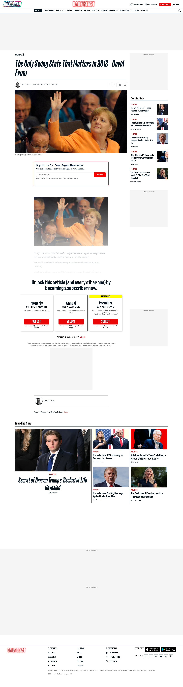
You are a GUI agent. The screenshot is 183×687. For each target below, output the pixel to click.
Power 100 (113, 11)
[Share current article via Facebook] (109, 85)
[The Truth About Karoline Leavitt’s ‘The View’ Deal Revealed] (162, 179)
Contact (57, 670)
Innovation (124, 11)
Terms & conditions (128, 670)
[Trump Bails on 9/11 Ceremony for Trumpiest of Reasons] (162, 129)
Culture (80, 661)
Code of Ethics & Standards (101, 670)
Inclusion (116, 670)
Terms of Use (63, 178)
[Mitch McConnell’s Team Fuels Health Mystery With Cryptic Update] (162, 161)
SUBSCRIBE (165, 4)
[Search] (180, 10)
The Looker (61, 11)
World (79, 657)
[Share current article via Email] (120, 85)
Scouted (145, 11)
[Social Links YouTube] (161, 656)
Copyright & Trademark (146, 670)
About (50, 670)
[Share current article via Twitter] (114, 85)
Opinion (104, 11)
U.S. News (135, 11)
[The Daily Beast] (84, 4)
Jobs (67, 670)
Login (82, 337)
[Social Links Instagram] (156, 656)
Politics (95, 11)
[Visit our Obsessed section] (20, 4)
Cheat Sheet (49, 11)
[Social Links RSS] (166, 656)
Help (81, 670)
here (66, 412)
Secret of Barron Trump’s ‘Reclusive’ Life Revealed (52, 483)
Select (36, 321)
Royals (87, 11)
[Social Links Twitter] (151, 656)
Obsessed (78, 11)
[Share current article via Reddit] (125, 85)
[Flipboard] (171, 656)
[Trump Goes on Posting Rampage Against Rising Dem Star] (162, 144)
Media (69, 11)
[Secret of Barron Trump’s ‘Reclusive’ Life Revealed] (162, 114)
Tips (63, 670)
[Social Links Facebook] (146, 656)
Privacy (86, 670)
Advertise (74, 670)
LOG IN (176, 4)
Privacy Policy (73, 178)
